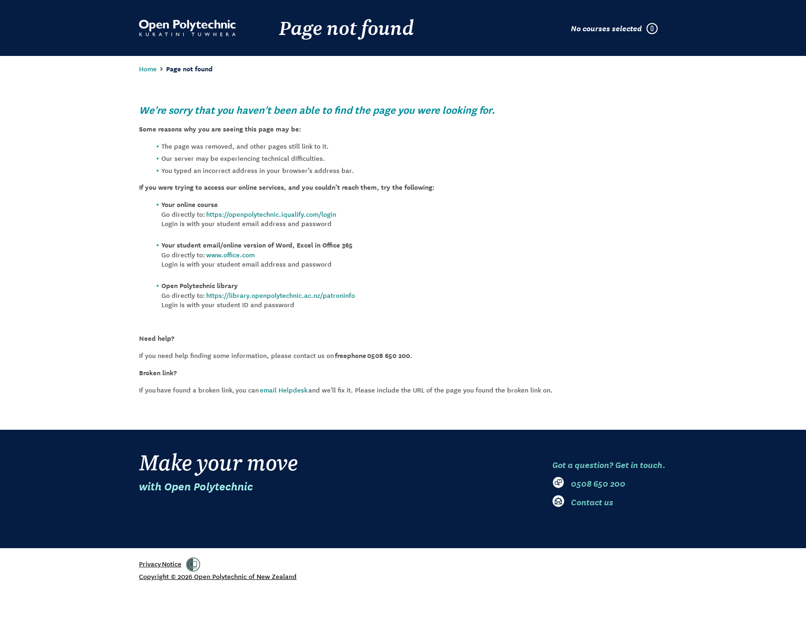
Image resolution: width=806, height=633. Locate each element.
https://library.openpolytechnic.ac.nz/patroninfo (280, 295)
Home (148, 68)
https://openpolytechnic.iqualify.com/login (271, 214)
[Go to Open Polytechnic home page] (187, 28)
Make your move (218, 471)
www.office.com (230, 254)
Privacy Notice (160, 563)
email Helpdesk (283, 389)
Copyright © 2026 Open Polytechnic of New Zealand (218, 576)
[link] (193, 564)
